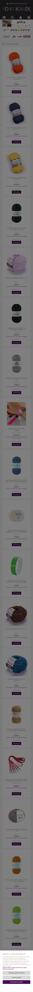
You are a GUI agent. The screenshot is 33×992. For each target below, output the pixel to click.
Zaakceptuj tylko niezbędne (16, 973)
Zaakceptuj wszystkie (16, 982)
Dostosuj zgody (16, 977)
